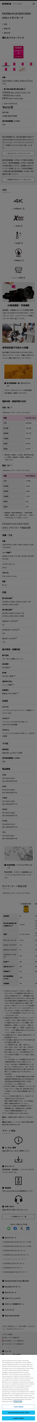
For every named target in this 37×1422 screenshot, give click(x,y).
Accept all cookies (18, 1418)
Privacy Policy (18, 1401)
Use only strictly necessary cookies (18, 1412)
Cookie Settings (18, 1407)
